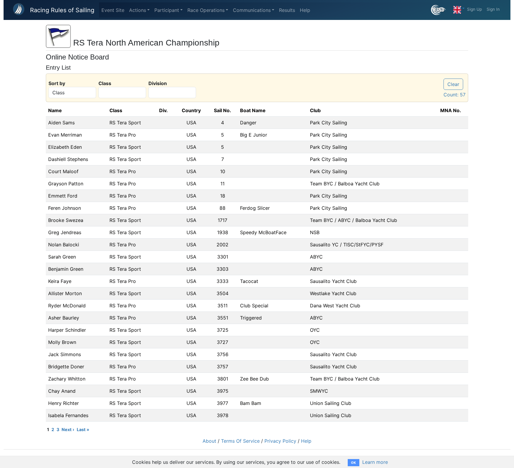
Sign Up (474, 9)
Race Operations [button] (206, 10)
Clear (453, 84)
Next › (68, 429)
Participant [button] (166, 10)
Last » (83, 429)
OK (353, 463)
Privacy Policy (280, 441)
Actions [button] (137, 10)
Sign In (493, 9)
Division (157, 83)
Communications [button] (252, 10)
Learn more (375, 462)
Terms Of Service (240, 441)
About (209, 441)
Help (305, 10)
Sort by (56, 83)
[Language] (459, 8)
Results (287, 10)
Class (104, 83)
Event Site (112, 10)
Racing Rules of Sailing (62, 10)
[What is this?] (441, 10)
